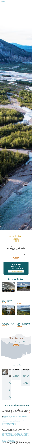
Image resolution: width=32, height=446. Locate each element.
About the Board (16, 236)
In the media (16, 365)
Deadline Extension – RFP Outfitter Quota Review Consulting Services (8, 324)
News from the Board (16, 279)
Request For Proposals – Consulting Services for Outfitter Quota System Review (23, 324)
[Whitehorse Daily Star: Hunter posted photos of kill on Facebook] (6, 384)
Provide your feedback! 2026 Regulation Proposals (7, 301)
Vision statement (16, 338)
